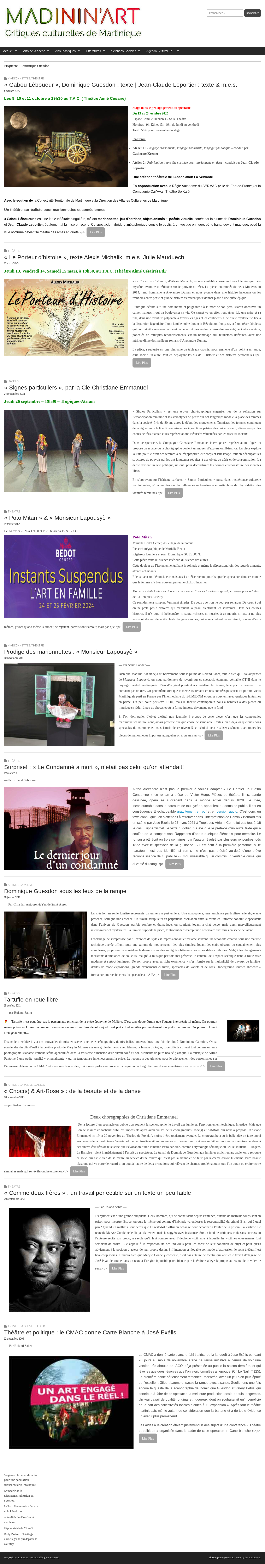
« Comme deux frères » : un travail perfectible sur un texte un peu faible (97, 1193)
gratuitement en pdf (191, 811)
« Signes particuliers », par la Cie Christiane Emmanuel (76, 387)
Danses (13, 381)
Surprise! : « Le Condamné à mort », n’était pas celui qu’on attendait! (94, 767)
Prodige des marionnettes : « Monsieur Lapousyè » (70, 652)
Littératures (93, 51)
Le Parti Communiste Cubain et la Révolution (21, 1509)
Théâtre (37, 78)
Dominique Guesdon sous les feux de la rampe (65, 891)
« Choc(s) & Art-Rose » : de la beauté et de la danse (72, 1091)
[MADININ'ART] (73, 20)
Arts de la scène (34, 51)
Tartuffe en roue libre (31, 999)
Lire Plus (96, 232)
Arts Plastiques (65, 51)
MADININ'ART (30, 1557)
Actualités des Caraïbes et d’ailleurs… (19, 1520)
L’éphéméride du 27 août (18, 1528)
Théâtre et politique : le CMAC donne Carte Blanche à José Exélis (90, 1332)
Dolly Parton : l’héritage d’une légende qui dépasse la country (20, 1539)
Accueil (8, 51)
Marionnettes (19, 78)
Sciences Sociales (123, 51)
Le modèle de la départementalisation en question (19, 1495)
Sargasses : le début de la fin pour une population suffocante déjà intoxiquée (20, 1480)
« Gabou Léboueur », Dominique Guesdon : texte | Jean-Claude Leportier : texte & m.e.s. (120, 85)
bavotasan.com (252, 1557)
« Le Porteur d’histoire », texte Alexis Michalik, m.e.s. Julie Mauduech (94, 257)
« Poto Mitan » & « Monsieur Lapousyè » (57, 518)
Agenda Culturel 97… (160, 51)
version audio (227, 811)
